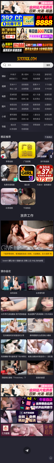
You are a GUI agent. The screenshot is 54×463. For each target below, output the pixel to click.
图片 (4, 106)
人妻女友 (36, 114)
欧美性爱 (48, 94)
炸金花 (25, 78)
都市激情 (13, 114)
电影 (4, 96)
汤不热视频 (48, 124)
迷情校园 (13, 119)
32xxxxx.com (27, 58)
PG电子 (13, 74)
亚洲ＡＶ (13, 84)
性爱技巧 (48, 119)
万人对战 (36, 74)
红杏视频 (13, 129)
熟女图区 (36, 109)
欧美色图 (36, 104)
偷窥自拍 (13, 104)
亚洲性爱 (13, 94)
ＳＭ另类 (48, 89)
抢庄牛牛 (48, 78)
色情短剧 (25, 129)
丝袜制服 (25, 89)
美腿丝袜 (13, 109)
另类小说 (25, 119)
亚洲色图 (25, 104)
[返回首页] (50, 457)
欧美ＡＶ (36, 84)
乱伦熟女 (36, 99)
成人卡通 (36, 94)
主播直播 (36, 89)
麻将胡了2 (13, 78)
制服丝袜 (13, 99)
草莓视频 (36, 124)
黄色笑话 (36, 119)
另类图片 (48, 109)
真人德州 (25, 74)
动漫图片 (48, 104)
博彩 (4, 76)
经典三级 (25, 99)
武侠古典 (48, 114)
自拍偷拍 (25, 84)
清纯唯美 (25, 109)
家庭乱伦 (25, 114)
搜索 (48, 65)
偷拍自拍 (25, 94)
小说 (4, 116)
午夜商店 (25, 124)
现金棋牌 (36, 78)
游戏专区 (48, 74)
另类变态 (48, 99)
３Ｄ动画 (48, 84)
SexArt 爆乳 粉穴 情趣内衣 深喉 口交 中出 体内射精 (23, 260)
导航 (4, 126)
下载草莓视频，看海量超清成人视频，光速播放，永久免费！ (27, 253)
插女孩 (13, 124)
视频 (4, 86)
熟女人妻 (13, 89)
